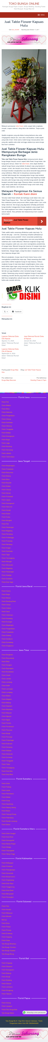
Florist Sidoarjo (6, 750)
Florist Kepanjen (7, 706)
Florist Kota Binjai (7, 837)
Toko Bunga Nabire (8, 1013)
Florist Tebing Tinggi (8, 854)
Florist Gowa (6, 940)
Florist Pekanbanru (8, 794)
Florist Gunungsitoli (8, 840)
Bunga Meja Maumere (9, 379)
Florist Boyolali (6, 483)
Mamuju (4, 920)
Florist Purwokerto (7, 469)
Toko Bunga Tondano (8, 950)
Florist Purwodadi (7, 496)
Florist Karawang (7, 618)
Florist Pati (5, 402)
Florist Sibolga (6, 847)
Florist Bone (5, 923)
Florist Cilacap (6, 419)
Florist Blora (5, 409)
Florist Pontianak (7, 866)
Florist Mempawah (8, 894)
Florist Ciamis (6, 591)
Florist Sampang (7, 747)
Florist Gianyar (6, 983)
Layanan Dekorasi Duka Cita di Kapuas (10, 350)
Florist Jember (6, 679)
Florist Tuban (6, 764)
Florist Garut (6, 611)
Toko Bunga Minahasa (9, 944)
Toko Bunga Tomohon (9, 947)
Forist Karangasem (8, 970)
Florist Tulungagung (8, 768)
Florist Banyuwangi (8, 658)
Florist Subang (6, 635)
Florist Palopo (6, 927)
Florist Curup (6, 800)
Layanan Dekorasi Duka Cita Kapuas (10, 337)
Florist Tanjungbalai (8, 850)
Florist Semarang (7, 450)
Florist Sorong (6, 1003)
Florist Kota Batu (7, 771)
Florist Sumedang (7, 642)
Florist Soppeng (7, 937)
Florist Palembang (7, 818)
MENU (43, 15)
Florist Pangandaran (8, 415)
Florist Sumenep (7, 757)
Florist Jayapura (7, 1006)
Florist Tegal (6, 555)
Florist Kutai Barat (7, 890)
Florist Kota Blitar (7, 774)
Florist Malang (6, 703)
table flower (19, 126)
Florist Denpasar (7, 966)
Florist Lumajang (7, 692)
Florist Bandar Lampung (9, 821)
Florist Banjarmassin (8, 877)
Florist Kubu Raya (7, 883)
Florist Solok (6, 783)
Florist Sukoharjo (7, 422)
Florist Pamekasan (8, 726)
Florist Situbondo (7, 754)
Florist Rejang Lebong (9, 807)
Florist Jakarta (6, 453)
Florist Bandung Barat (9, 601)
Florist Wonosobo (7, 565)
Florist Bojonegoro (7, 668)
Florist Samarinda (7, 873)
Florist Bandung (7, 446)
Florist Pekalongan (8, 527)
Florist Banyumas (7, 472)
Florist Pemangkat (8, 897)
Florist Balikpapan (7, 863)
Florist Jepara (6, 500)
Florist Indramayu (7, 615)
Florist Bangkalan (7, 655)
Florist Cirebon (6, 608)
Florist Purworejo (7, 541)
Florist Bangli (6, 977)
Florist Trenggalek (7, 429)
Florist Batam (6, 811)
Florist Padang (6, 787)
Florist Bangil (6, 733)
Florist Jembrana (7, 987)
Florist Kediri (6, 685)
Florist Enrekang (7, 933)
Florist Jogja (6, 443)
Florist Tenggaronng (8, 887)
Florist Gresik (6, 675)
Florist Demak (6, 493)
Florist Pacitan (6, 723)
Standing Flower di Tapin (38, 379)
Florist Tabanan (7, 994)
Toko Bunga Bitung (8, 954)
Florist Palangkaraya (8, 870)
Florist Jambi (6, 790)
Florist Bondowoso (8, 672)
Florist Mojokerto (7, 709)
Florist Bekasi (6, 598)
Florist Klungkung (7, 990)
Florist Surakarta (7, 579)
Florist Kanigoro (7, 665)
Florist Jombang (7, 682)
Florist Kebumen (7, 412)
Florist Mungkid (7, 520)
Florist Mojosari (7, 713)
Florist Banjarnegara (8, 465)
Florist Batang (6, 476)
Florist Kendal (6, 510)
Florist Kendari (6, 909)
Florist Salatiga (6, 575)
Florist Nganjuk (6, 716)
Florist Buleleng (7, 980)
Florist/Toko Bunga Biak (9, 1009)
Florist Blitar (5, 661)
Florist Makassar (7, 913)
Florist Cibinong (7, 426)
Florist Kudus (6, 517)
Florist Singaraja (7, 963)
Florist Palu (5, 906)
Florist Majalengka (8, 625)
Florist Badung (6, 973)
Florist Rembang (7, 544)
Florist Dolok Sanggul (9, 833)
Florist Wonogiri (7, 561)
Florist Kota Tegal (7, 582)
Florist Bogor (6, 439)
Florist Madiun (6, 405)
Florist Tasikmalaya (8, 457)
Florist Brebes (6, 433)
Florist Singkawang (8, 880)
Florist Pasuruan (7, 730)
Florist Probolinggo (8, 740)
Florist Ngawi (6, 720)
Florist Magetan (7, 699)
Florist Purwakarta (7, 632)
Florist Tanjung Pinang (9, 814)
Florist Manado (6, 916)
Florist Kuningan (7, 622)
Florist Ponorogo (7, 737)
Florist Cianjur (6, 605)
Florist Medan (6, 797)
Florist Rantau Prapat (8, 844)
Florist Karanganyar (8, 436)
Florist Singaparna (7, 646)
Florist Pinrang (6, 930)
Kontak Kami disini (25, 194)
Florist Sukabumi (7, 639)
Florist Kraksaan (7, 744)
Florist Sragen (6, 548)
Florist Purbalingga (8, 537)
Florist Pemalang (7, 534)
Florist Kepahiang (7, 804)
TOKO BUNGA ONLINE (24, 4)
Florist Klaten (6, 513)
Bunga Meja (14, 370)
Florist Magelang (7, 531)
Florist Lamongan (7, 689)
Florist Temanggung (8, 558)
